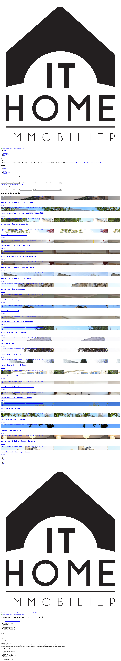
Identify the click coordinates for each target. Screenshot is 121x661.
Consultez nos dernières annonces (12, 621)
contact (5, 155)
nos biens (5, 153)
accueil (4, 150)
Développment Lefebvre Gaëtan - (83, 162)
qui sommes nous (7, 151)
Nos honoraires (6, 154)
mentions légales (72, 162)
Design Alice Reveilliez (96, 162)
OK (60, 182)
